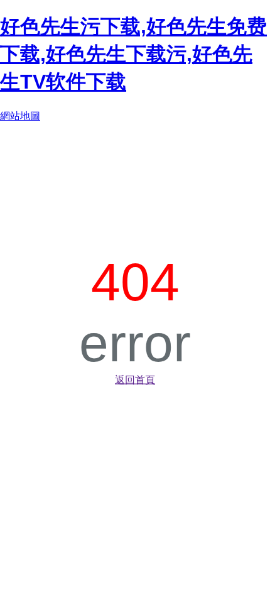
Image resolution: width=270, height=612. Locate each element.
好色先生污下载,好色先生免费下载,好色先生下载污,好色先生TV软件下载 (133, 54)
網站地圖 (20, 116)
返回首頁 (135, 379)
